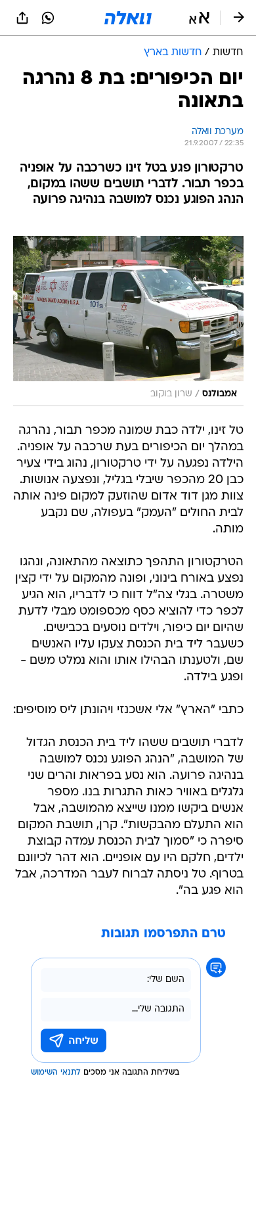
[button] (199, 18)
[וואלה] (128, 17)
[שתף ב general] (22, 18)
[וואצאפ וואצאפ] (47, 17)
